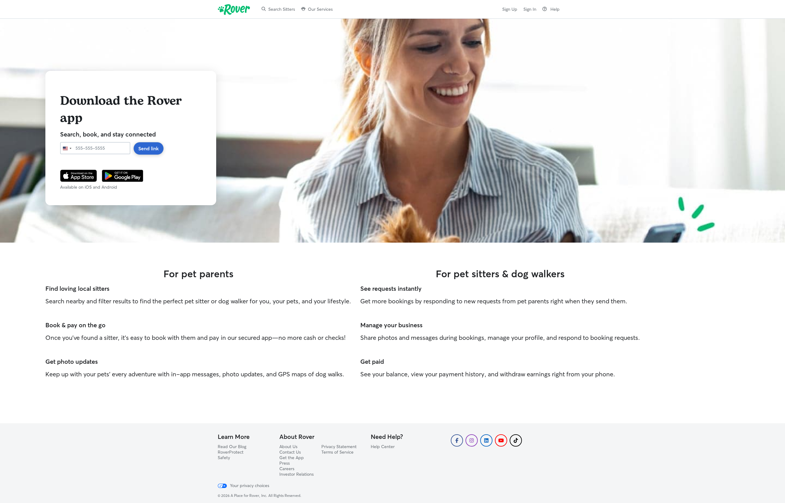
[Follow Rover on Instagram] (471, 440)
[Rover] (235, 9)
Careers (286, 468)
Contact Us (290, 452)
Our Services (320, 9)
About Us (288, 446)
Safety (224, 457)
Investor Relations (296, 474)
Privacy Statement (339, 446)
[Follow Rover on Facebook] (457, 440)
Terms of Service (337, 452)
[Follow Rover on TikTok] (516, 440)
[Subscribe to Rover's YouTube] (501, 440)
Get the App (291, 457)
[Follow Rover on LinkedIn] (486, 440)
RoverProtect (230, 452)
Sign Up (509, 9)
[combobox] (66, 148)
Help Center (383, 446)
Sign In (529, 9)
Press (284, 463)
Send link (148, 148)
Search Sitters (281, 9)
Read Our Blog (232, 446)
